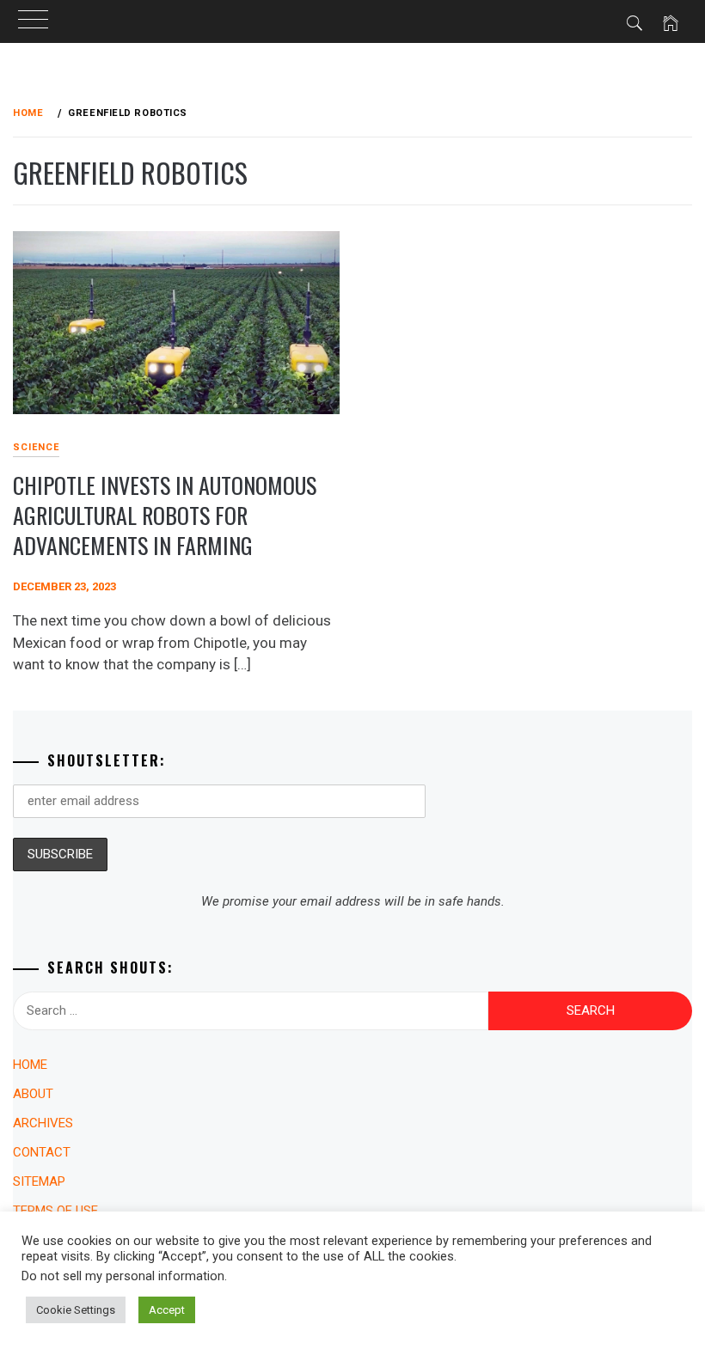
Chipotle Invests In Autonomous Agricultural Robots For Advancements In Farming (164, 514)
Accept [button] (167, 1309)
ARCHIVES (43, 1123)
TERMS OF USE (55, 1210)
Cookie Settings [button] (75, 1309)
